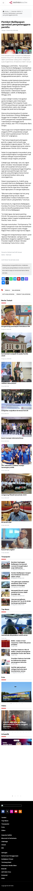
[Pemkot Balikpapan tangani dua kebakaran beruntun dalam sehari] (5, 575)
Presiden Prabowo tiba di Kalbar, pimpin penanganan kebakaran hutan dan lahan (20, 651)
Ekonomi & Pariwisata (8, 838)
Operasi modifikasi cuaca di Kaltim (16, 697)
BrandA (4, 869)
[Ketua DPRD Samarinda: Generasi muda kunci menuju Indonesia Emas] (16, 427)
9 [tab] (26, 732)
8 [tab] (23, 732)
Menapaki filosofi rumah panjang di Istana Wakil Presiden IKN (19, 592)
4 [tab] (19, 703)
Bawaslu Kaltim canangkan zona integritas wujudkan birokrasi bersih (14, 409)
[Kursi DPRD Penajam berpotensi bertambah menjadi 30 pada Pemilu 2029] (16, 342)
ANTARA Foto (6, 872)
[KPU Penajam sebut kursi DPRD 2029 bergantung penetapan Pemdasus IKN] (16, 315)
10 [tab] (29, 732)
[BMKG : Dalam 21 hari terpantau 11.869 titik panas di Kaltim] (5, 643)
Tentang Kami (6, 862)
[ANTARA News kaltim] (18, 2)
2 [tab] (14, 703)
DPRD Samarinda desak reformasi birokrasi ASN (14, 521)
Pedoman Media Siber (9, 865)
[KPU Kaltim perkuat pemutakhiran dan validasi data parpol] (16, 372)
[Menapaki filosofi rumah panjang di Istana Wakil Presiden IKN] (5, 593)
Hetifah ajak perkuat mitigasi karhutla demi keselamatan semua (19, 669)
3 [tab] (16, 703)
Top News (5, 609)
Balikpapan (16, 290)
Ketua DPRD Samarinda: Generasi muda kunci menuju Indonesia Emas (16, 437)
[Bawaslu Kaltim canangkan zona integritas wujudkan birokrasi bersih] (16, 399)
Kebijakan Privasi (7, 859)
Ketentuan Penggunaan (9, 856)
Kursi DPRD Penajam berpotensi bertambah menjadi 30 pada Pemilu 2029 (14, 354)
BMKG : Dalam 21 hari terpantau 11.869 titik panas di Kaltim (21, 643)
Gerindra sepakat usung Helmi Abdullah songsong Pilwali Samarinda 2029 (16, 494)
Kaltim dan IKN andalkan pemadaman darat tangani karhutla (15, 724)
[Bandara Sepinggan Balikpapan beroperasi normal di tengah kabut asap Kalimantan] (5, 565)
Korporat (4, 875)
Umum (3, 845)
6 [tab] (18, 732)
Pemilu (7, 290)
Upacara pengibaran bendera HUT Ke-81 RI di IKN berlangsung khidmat (21, 601)
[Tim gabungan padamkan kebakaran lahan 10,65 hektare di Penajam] (5, 584)
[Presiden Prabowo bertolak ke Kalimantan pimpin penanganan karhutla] (5, 661)
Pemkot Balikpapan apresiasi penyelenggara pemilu (12, 14)
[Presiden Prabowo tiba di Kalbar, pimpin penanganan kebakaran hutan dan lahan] (5, 652)
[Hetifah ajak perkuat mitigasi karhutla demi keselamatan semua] (5, 670)
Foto (3, 677)
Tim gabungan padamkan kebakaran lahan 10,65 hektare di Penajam (20, 583)
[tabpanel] (16, 692)
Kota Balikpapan (8, 294)
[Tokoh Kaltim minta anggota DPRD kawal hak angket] (16, 538)
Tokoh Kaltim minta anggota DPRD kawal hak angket (14, 549)
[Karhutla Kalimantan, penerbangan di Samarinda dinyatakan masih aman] (16, 624)
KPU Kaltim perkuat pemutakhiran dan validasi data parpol (15, 382)
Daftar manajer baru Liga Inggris (14, 789)
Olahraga (4, 841)
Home (6, 11)
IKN (2, 848)
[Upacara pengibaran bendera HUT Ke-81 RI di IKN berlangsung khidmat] (5, 602)
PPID (3, 878)
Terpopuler (5, 557)
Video (3, 706)
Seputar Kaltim (16, 11)
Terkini (3, 817)
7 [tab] (21, 732)
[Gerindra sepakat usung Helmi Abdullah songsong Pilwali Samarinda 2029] (16, 483)
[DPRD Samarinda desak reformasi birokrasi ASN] (16, 511)
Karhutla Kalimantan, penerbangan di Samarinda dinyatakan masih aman (15, 634)
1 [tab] (11, 703)
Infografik (5, 734)
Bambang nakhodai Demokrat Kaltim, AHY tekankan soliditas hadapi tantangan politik (15, 465)
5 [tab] (22, 703)
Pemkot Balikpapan (23, 294)
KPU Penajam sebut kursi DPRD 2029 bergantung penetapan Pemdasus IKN (15, 325)
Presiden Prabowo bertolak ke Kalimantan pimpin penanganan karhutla (20, 660)
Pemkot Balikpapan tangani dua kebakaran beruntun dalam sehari (21, 575)
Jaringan (4, 852)
